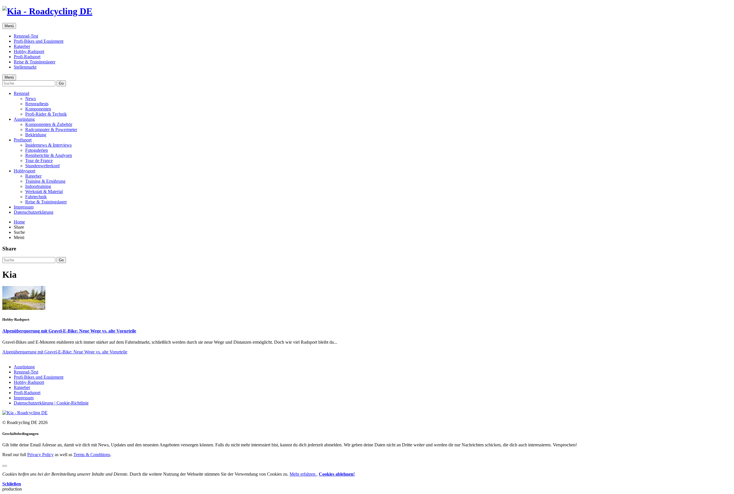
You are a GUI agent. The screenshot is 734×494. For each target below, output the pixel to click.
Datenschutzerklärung (33, 212)
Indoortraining (38, 186)
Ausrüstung (24, 119)
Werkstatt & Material (44, 191)
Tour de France (39, 160)
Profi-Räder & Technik (46, 114)
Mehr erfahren (303, 474)
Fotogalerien (36, 150)
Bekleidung (35, 134)
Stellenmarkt (25, 67)
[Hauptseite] (47, 11)
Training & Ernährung (45, 181)
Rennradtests (36, 103)
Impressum (24, 207)
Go (61, 83)
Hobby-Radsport (29, 51)
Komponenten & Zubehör (48, 124)
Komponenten (38, 108)
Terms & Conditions (91, 454)
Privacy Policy (40, 454)
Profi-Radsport (27, 56)
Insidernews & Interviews (48, 145)
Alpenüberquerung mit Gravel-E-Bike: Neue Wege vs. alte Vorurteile (69, 330)
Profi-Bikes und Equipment (38, 41)
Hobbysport (24, 170)
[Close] (4, 466)
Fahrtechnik (36, 196)
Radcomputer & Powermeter (51, 129)
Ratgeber (22, 46)
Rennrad (21, 93)
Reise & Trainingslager (34, 61)
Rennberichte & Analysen (48, 155)
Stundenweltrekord (42, 165)
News (30, 98)
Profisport (23, 139)
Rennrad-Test (26, 36)
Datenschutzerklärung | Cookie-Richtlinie (51, 402)
